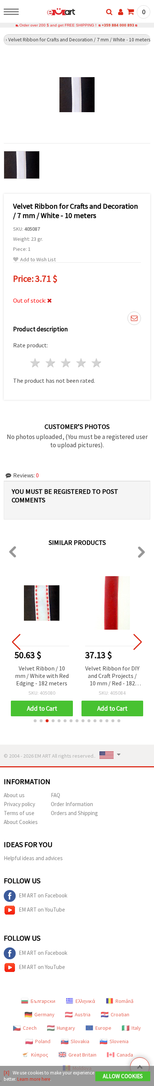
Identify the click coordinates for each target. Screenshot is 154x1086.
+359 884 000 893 (118, 25)
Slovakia (80, 1041)
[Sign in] (120, 11)
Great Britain (82, 1054)
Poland (42, 1041)
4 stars (81, 362)
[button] (35, 720)
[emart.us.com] (49, 13)
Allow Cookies (123, 1076)
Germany (44, 1014)
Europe (103, 1028)
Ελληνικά (85, 1001)
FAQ (55, 795)
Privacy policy (19, 804)
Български (43, 1001)
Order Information (72, 804)
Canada (125, 1054)
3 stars (66, 362)
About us (14, 795)
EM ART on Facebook (43, 895)
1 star (35, 362)
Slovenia (119, 1041)
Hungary (66, 1028)
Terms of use (19, 813)
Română (124, 1001)
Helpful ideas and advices (33, 858)
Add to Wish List (38, 259)
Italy (136, 1028)
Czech (30, 1028)
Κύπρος (39, 1054)
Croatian (120, 1014)
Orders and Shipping (74, 813)
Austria (82, 1014)
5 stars (96, 362)
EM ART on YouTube (42, 909)
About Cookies (21, 821)
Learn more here (33, 1079)
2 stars (51, 362)
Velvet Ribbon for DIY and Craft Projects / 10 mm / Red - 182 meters (112, 676)
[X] (6, 1073)
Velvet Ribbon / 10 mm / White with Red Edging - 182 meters (42, 675)
